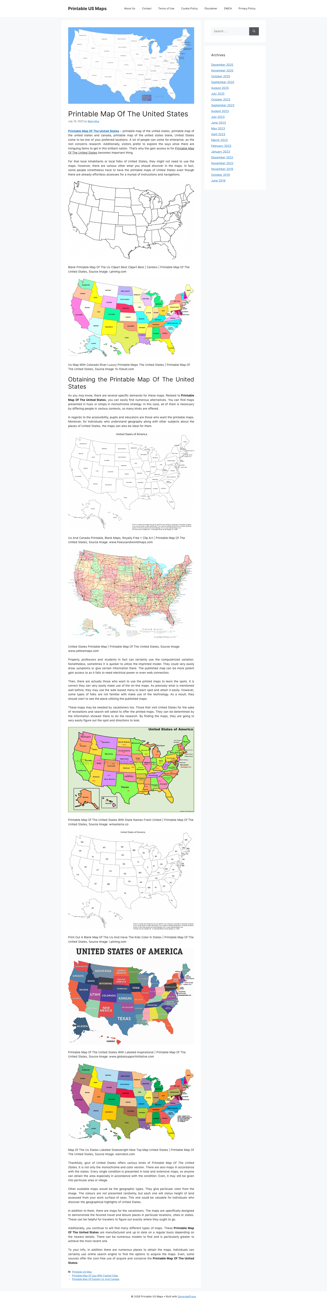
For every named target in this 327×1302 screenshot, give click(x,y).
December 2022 (222, 157)
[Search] (254, 31)
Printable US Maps (87, 8)
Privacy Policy (247, 8)
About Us (129, 8)
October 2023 (220, 99)
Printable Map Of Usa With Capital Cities (95, 1275)
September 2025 (222, 82)
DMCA (228, 8)
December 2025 (222, 64)
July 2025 (217, 93)
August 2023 (220, 111)
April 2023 (218, 134)
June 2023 (218, 122)
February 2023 (221, 146)
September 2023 (222, 105)
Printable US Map (82, 1271)
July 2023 (218, 117)
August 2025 (220, 88)
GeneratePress (187, 1296)
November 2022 (222, 163)
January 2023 (220, 151)
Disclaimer (211, 8)
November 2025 (222, 70)
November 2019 (222, 169)
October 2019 (220, 175)
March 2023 (219, 140)
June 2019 (218, 180)
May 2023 (218, 128)
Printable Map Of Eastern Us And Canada (95, 1279)
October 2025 (220, 76)
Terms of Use (166, 8)
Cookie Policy (189, 8)
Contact (146, 8)
